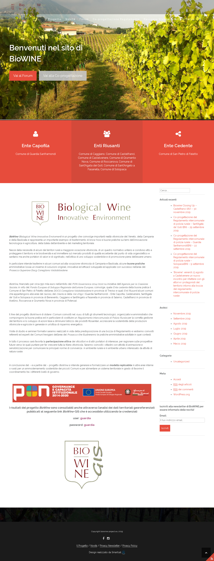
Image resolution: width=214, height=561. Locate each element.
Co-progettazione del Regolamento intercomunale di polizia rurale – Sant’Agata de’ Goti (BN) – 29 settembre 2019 (188, 224)
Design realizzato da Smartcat (105, 552)
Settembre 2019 (181, 318)
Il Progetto (53, 19)
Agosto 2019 (180, 323)
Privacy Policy (184, 19)
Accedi (177, 379)
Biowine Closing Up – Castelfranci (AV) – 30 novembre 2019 (185, 209)
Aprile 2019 (179, 338)
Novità (70, 19)
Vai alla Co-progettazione (62, 76)
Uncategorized (181, 361)
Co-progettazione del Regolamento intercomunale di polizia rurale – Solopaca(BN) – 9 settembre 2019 (188, 261)
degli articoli (182, 384)
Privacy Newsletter (110, 545)
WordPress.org (181, 394)
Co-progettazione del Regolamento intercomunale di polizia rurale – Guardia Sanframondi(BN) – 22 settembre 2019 (188, 242)
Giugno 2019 (180, 333)
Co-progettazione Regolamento (116, 19)
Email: (163, 415)
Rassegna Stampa (157, 19)
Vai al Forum (22, 76)
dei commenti (183, 389)
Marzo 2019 (179, 343)
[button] (200, 20)
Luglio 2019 (179, 328)
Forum (84, 19)
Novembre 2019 (182, 313)
